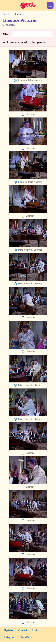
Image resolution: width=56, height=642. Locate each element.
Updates (8, 630)
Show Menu (50, 5)
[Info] (15, 80)
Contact (22, 630)
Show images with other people (26, 42)
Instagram (9, 637)
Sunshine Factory (28, 5)
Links (35, 630)
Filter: (6, 34)
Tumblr (25, 637)
